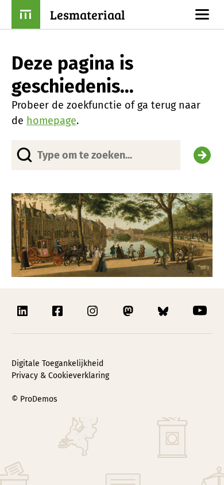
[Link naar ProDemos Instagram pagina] (94, 311)
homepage (51, 120)
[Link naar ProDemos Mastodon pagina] (129, 311)
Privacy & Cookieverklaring (60, 375)
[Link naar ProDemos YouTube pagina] (200, 311)
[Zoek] (202, 155)
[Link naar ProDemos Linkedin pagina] (23, 311)
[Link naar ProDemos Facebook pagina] (59, 311)
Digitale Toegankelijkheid (57, 363)
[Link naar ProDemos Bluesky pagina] (164, 311)
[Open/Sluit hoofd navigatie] (202, 14)
